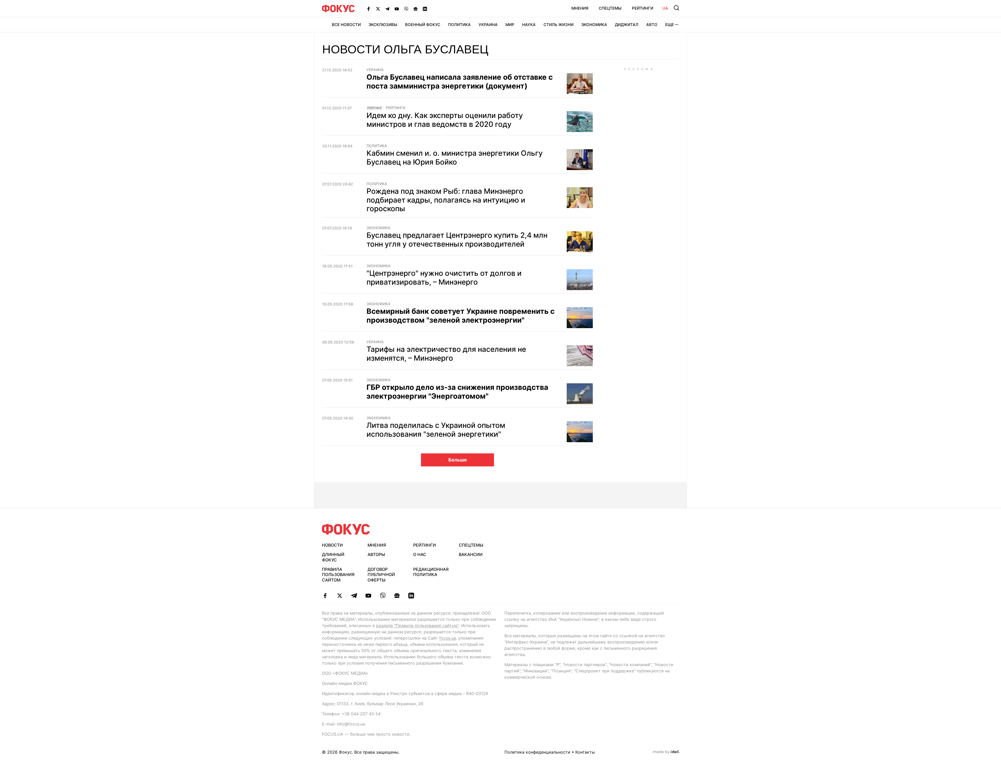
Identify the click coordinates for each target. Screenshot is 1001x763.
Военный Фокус (422, 24)
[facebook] (325, 595)
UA (665, 8)
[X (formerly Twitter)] (378, 8)
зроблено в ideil (666, 752)
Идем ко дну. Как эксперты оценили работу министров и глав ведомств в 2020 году (445, 120)
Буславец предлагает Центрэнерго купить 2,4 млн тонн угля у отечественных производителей (457, 239)
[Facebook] (368, 8)
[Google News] (415, 8)
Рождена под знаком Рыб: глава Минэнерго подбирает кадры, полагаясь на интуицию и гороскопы (446, 200)
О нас (419, 554)
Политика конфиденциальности (537, 752)
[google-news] (397, 595)
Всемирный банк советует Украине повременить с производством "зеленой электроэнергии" (460, 315)
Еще (669, 24)
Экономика (594, 24)
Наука (529, 24)
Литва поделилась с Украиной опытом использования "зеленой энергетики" (436, 430)
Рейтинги (642, 8)
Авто (651, 24)
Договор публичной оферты (381, 575)
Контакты (585, 752)
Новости (332, 545)
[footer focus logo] (346, 529)
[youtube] (368, 595)
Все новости (346, 24)
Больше (457, 459)
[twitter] (339, 595)
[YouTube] (396, 8)
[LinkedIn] (425, 8)
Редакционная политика (431, 572)
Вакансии (471, 554)
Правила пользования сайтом (338, 575)
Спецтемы (610, 8)
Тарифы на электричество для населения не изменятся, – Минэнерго (446, 353)
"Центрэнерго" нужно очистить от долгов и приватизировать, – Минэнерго (444, 277)
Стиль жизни (558, 24)
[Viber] (406, 8)
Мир (509, 24)
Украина (488, 24)
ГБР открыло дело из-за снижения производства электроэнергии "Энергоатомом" (457, 392)
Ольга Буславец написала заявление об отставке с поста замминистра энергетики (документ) (460, 81)
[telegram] (354, 595)
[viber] (382, 595)
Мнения (579, 8)
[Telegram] (387, 8)
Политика (459, 24)
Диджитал (626, 24)
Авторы (376, 554)
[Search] (676, 7)
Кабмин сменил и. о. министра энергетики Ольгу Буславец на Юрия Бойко (455, 157)
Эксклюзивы (383, 24)
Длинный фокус (333, 557)
